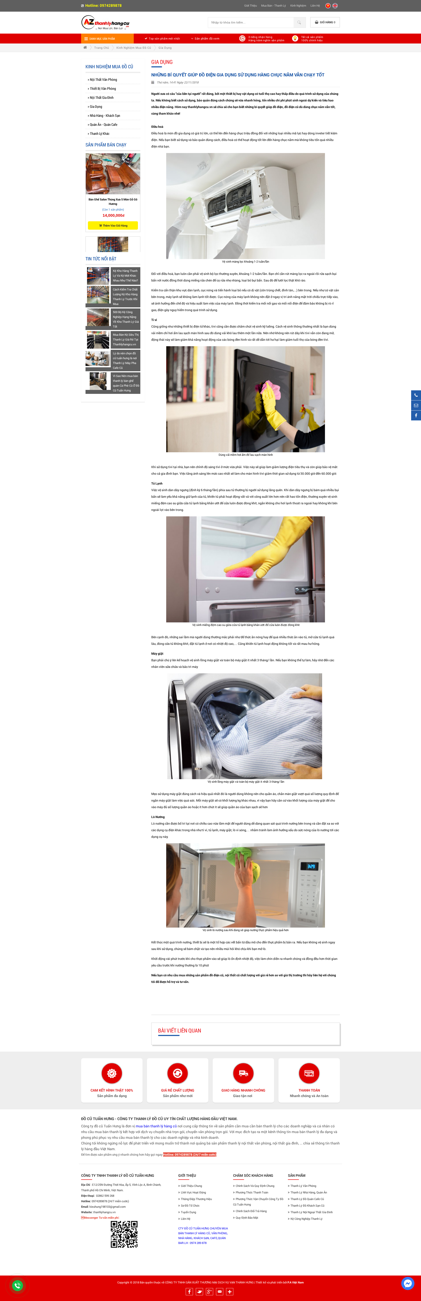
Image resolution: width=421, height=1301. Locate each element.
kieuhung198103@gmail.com (107, 1207)
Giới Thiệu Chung (191, 1186)
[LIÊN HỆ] (416, 405)
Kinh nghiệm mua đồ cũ (133, 48)
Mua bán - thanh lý (273, 5)
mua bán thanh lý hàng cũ (156, 1126)
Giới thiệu (250, 5)
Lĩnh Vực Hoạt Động (193, 1192)
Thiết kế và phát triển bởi (271, 1282)
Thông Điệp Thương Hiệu (196, 1199)
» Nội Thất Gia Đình (101, 97)
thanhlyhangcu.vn (104, 1212)
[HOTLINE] (416, 395)
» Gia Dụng (95, 106)
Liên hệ (315, 5)
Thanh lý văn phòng (303, 1186)
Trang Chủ (101, 48)
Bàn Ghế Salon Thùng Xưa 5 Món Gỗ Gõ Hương (113, 201)
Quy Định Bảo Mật (247, 1218)
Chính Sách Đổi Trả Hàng (251, 1211)
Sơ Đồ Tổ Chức (190, 1205)
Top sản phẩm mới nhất (164, 38)
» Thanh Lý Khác (98, 133)
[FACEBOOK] (416, 415)
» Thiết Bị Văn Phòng (102, 88)
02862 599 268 (105, 1196)
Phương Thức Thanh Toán (252, 1192)
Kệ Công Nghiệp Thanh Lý (307, 1219)
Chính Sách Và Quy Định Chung (255, 1186)
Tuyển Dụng (188, 1212)
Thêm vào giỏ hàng (115, 225)
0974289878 (111, 5)
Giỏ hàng (327, 22)
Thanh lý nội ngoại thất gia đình (312, 1212)
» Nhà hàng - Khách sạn (104, 115)
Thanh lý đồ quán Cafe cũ (307, 1199)
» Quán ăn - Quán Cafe (102, 124)
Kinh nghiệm (298, 5)
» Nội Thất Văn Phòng (102, 79)
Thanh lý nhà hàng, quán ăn (309, 1192)
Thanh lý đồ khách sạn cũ (307, 1205)
